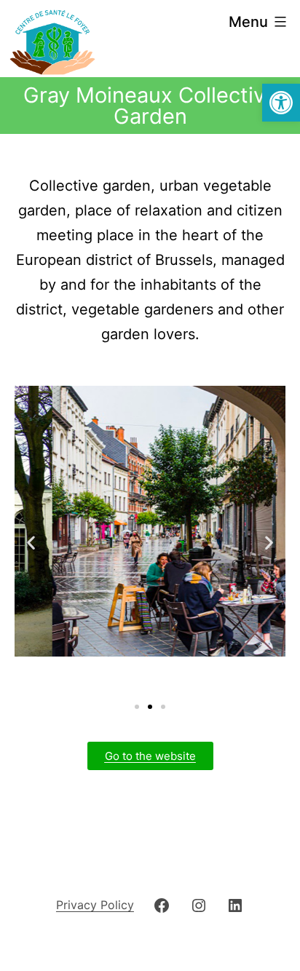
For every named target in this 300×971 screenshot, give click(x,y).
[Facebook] (161, 904)
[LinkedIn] (235, 904)
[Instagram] (199, 904)
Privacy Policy (95, 904)
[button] (281, 103)
